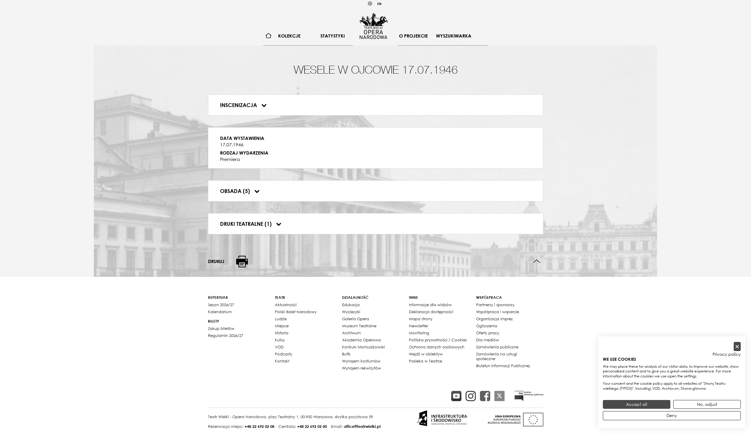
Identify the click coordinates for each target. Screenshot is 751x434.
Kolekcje (289, 36)
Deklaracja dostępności (431, 311)
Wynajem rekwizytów (361, 368)
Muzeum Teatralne (359, 325)
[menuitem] (268, 35)
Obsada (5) (235, 191)
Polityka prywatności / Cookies (438, 340)
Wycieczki (351, 311)
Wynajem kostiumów (361, 361)
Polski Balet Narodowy (296, 311)
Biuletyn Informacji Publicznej (503, 365)
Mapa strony (420, 318)
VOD (279, 347)
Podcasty (283, 354)
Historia (281, 332)
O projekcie (413, 36)
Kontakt (282, 361)
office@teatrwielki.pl (362, 426)
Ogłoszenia (486, 325)
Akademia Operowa (361, 340)
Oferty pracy (487, 332)
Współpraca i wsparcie (497, 311)
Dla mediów (487, 340)
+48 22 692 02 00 (312, 426)
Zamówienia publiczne (497, 347)
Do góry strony (536, 261)
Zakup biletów (221, 328)
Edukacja (351, 304)
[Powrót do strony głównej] (373, 26)
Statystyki (332, 36)
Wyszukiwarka (453, 36)
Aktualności (286, 304)
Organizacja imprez (494, 318)
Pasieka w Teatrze (425, 361)
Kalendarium (220, 311)
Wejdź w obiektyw (426, 354)
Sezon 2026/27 (221, 304)
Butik (346, 354)
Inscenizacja (239, 105)
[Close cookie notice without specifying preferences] (737, 346)
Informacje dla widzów (430, 304)
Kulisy (280, 340)
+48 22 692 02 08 (259, 426)
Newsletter (418, 325)
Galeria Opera (355, 318)
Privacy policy (727, 354)
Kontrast (370, 3)
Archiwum (351, 332)
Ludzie (281, 318)
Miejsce (282, 325)
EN (379, 4)
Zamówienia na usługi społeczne (496, 356)
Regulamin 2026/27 (225, 335)
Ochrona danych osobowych (436, 347)
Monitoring (419, 332)
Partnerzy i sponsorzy (495, 304)
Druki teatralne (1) (246, 224)
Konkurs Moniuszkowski (363, 347)
